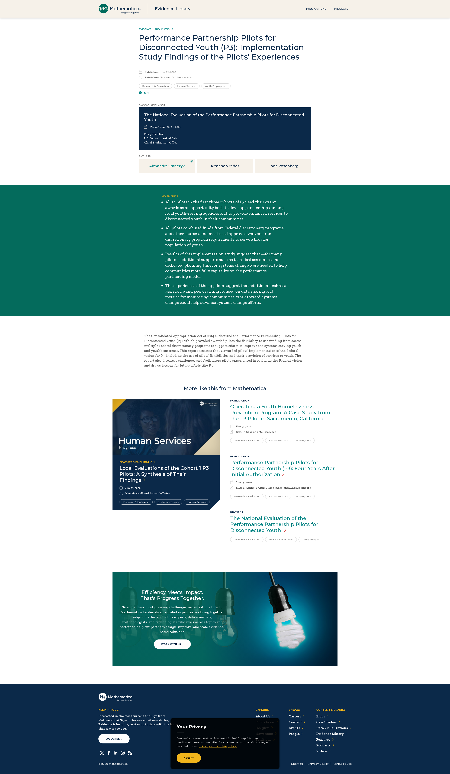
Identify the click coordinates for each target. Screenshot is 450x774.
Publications (316, 8)
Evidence (145, 29)
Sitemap (297, 764)
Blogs (320, 716)
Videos (321, 751)
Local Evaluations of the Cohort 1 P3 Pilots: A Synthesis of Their (164, 474)
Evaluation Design (168, 502)
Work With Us (171, 644)
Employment (303, 440)
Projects (341, 8)
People (294, 733)
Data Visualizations (332, 728)
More (146, 92)
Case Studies (326, 722)
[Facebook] (109, 753)
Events (294, 728)
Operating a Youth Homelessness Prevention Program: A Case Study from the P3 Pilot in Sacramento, (280, 413)
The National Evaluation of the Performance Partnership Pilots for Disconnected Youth (274, 524)
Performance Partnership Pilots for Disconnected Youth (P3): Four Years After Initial (282, 468)
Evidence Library (172, 8)
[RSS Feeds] (130, 753)
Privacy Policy (318, 764)
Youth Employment (216, 86)
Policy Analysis (310, 539)
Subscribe (112, 738)
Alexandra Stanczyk (167, 166)
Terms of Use (342, 764)
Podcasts (323, 745)
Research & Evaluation (155, 86)
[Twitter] (102, 753)
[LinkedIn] (115, 753)
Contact (295, 722)
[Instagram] (123, 753)
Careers (295, 716)
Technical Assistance (281, 539)
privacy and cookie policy (217, 746)
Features (323, 739)
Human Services (186, 86)
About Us (263, 716)
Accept (189, 757)
